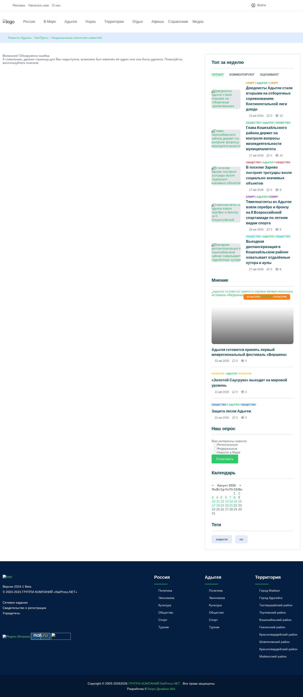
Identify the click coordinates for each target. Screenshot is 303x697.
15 (235, 501)
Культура (164, 605)
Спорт (162, 620)
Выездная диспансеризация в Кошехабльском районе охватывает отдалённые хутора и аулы (268, 252)
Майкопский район (273, 656)
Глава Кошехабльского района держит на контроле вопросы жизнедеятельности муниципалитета (266, 138)
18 (218, 505)
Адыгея (71, 22)
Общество (165, 612)
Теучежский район (272, 612)
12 (222, 501)
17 (213, 505)
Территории (114, 22)
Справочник (178, 22)
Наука (91, 22)
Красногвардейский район (278, 634)
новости (222, 539)
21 (231, 505)
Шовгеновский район (274, 642)
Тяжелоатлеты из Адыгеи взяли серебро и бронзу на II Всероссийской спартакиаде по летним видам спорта (268, 212)
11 (218, 501)
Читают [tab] (218, 74)
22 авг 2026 (222, 360)
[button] (298, 22)
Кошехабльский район (275, 620)
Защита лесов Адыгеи (231, 411)
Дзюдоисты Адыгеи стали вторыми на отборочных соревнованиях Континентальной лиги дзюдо (269, 98)
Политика (165, 590)
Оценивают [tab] (269, 74)
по (241, 539)
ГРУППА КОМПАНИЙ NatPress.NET (154, 683)
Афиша (158, 22)
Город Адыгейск (270, 598)
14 (231, 501)
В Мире (50, 22)
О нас (56, 5)
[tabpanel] (252, 176)
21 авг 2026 (222, 392)
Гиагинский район (272, 627)
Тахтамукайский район (275, 605)
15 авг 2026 (256, 115)
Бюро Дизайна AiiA (161, 689)
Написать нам (38, 5)
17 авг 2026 (256, 155)
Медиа (198, 22)
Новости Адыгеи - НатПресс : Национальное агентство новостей (55, 37)
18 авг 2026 (256, 229)
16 (240, 501)
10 (213, 501)
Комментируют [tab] (241, 74)
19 (222, 505)
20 (227, 505)
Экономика (166, 598)
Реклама (19, 5)
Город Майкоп (269, 590)
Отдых (137, 22)
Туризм (163, 627)
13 (227, 501)
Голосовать (225, 459)
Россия (29, 22)
